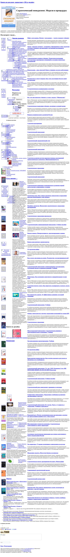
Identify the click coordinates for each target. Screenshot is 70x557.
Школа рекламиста (10, 137)
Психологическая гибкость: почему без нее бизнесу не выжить (22, 404)
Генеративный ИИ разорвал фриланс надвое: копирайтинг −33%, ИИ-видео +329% (16, 71)
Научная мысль (23, 13)
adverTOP (8, 127)
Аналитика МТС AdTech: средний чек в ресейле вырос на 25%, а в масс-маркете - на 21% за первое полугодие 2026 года (19, 50)
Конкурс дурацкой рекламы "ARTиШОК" (16, 170)
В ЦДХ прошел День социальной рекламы (22, 461)
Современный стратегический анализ (38, 470)
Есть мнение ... (9, 132)
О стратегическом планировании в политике (40, 89)
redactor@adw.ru (27, 551)
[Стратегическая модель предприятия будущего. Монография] (3, 458)
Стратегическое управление (35, 168)
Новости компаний (10, 129)
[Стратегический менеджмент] (3, 174)
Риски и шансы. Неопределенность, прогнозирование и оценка (46, 233)
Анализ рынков (18, 38)
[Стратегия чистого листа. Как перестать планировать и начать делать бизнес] (3, 282)
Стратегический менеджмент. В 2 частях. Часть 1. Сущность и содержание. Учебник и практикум (45, 405)
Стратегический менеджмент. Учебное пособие (41, 378)
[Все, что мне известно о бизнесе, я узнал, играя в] (3, 96)
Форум (8, 479)
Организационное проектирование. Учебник (40, 341)
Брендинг (8, 145)
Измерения (8, 143)
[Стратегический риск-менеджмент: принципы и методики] (3, 384)
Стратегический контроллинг (36, 479)
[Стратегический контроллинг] (3, 476)
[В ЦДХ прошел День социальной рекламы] (10, 463)
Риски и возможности (11, 154)
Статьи (8, 133)
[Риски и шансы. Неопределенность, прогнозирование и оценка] (3, 230)
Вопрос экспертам (10, 131)
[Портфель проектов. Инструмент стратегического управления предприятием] (11, 202)
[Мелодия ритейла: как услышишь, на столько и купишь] (15, 186)
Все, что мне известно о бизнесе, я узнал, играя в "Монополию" (46, 97)
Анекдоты (8, 175)
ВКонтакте (8, 529)
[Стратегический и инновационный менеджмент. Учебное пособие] (3, 221)
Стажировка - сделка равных (22, 253)
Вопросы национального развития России (40, 115)
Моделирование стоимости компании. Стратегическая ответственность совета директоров (43, 424)
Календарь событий (16, 163)
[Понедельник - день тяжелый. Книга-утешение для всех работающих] (16, 67)
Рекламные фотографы (11, 155)
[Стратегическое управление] (9, 164)
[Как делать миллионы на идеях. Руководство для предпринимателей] (6, 255)
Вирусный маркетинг (11, 147)
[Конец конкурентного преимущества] (3, 238)
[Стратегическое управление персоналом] (3, 211)
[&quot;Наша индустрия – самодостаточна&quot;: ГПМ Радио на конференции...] (12, 427)
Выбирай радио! (10, 153)
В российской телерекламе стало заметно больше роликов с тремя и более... (23, 223)
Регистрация (8, 546)
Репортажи (8, 134)
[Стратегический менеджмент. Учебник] (3, 300)
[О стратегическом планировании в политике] (11, 83)
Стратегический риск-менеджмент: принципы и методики (44, 387)
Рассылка (15, 90)
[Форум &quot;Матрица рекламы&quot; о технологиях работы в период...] (12, 448)
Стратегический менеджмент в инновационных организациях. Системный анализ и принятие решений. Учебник (46, 267)
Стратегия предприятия (34, 123)
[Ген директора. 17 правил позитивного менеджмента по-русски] (3, 440)
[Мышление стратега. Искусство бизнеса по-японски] (3, 449)
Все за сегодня (9, 126)
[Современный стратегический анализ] (3, 467)
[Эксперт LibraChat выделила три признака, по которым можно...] (15, 237)
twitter (15, 529)
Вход (2, 546)
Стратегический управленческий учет (38, 140)
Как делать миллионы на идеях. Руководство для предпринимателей (47, 258)
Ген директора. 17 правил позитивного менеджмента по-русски (46, 444)
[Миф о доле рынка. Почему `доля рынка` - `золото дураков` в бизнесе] (3, 49)
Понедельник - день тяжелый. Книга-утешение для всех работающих (47, 70)
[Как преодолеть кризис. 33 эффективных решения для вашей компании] (3, 291)
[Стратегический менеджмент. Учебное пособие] (3, 374)
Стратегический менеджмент (36, 132)
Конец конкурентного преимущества (38, 242)
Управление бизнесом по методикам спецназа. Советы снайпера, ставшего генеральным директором (46, 498)
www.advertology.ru (29, 548)
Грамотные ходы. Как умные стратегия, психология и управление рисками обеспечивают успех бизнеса (47, 196)
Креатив (8, 149)
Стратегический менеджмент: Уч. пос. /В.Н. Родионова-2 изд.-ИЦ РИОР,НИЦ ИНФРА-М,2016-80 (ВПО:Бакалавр (46, 369)
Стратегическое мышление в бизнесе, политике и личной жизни (46, 106)
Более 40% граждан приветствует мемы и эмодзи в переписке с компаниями (19, 42)
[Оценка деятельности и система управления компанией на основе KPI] (3, 309)
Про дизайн (9, 150)
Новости (8, 128)
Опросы (8, 171)
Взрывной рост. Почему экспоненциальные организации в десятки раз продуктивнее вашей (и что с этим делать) (47, 415)
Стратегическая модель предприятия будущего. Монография (45, 461)
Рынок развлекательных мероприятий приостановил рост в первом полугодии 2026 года (15, 74)
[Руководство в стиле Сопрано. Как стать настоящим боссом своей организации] (4, 80)
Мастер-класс (9, 138)
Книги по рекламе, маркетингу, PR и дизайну (17, 2)
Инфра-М (25, 14)
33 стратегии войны (33, 249)
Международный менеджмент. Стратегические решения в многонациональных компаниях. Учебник (44, 331)
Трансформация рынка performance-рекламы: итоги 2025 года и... (23, 295)
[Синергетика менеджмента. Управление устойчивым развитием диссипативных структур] (3, 393)
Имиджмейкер (9, 152)
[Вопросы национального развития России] (17, 110)
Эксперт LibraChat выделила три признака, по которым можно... (22, 235)
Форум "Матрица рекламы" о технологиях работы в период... (22, 445)
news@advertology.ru (26, 549)
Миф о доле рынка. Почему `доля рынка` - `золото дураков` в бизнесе (48, 38)
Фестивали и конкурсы (17, 160)
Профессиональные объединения (16, 165)
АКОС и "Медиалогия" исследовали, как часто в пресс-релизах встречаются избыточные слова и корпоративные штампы (19, 84)
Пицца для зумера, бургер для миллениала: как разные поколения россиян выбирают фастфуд (22, 61)
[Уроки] (9, 39)
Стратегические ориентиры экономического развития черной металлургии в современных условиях (45, 186)
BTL (7, 148)
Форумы (8, 173)
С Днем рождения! (10, 174)
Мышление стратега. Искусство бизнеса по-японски (42, 453)
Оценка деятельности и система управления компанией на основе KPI (48, 313)
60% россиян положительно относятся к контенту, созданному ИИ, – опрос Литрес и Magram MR (19, 55)
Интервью (8, 136)
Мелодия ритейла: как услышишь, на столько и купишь (22, 184)
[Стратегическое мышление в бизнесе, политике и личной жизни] (11, 104)
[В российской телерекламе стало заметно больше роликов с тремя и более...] (15, 225)
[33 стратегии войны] (3, 245)
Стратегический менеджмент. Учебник (38, 305)
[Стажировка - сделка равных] (15, 255)
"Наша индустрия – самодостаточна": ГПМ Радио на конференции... (22, 424)
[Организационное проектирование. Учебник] (3, 337)
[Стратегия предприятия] (4, 116)
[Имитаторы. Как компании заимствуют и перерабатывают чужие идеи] (3, 271)
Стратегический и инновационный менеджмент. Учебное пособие (46, 224)
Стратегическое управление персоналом (39, 216)
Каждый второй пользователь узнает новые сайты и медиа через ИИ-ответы (19, 46)
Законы (8, 168)
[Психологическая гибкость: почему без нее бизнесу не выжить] (10, 406)
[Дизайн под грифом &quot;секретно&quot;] (12, 415)
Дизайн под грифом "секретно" (22, 415)
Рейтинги (8, 142)
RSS (3, 529)
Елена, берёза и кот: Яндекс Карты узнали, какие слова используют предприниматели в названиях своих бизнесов (16, 78)
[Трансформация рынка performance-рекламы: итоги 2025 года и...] (15, 297)
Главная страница (10, 124)
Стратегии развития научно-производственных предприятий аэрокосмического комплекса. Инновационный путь (45, 158)
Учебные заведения (7, 166)
